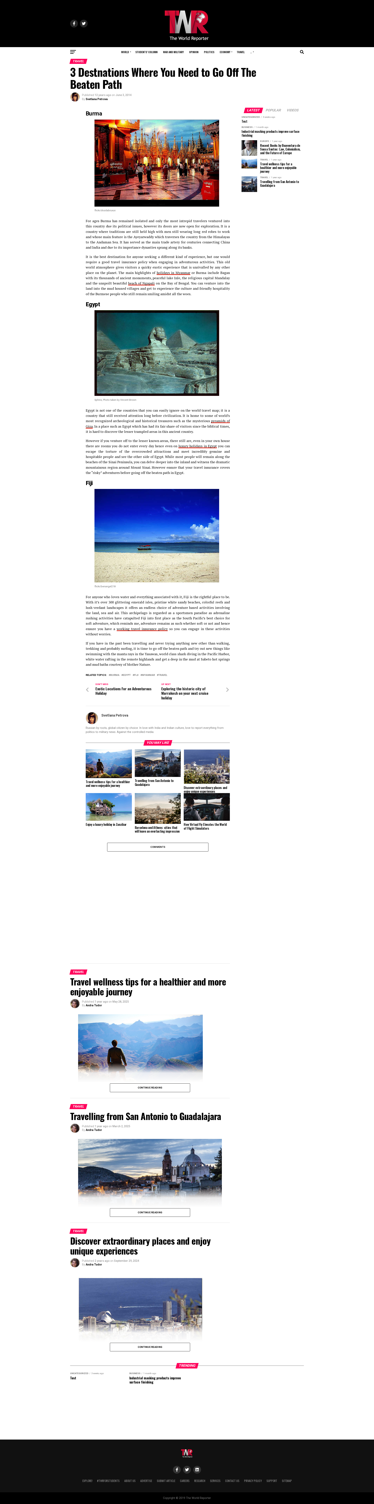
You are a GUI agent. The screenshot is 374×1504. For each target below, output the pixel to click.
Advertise (146, 1481)
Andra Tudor (94, 1005)
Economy (225, 52)
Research (199, 1481)
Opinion (193, 52)
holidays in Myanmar (173, 272)
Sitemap (287, 1481)
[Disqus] (158, 900)
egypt (127, 675)
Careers (185, 1481)
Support (271, 1481)
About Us (130, 1481)
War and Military (173, 52)
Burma (114, 675)
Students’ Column (146, 52)
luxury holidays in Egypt (197, 446)
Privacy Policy (253, 1481)
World (125, 52)
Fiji (136, 675)
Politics (209, 52)
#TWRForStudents (108, 1481)
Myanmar (148, 675)
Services (215, 1481)
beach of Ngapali (141, 283)
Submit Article (166, 1481)
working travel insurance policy (142, 629)
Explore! (87, 1481)
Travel (241, 52)
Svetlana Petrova (97, 99)
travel (162, 675)
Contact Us (232, 1481)
